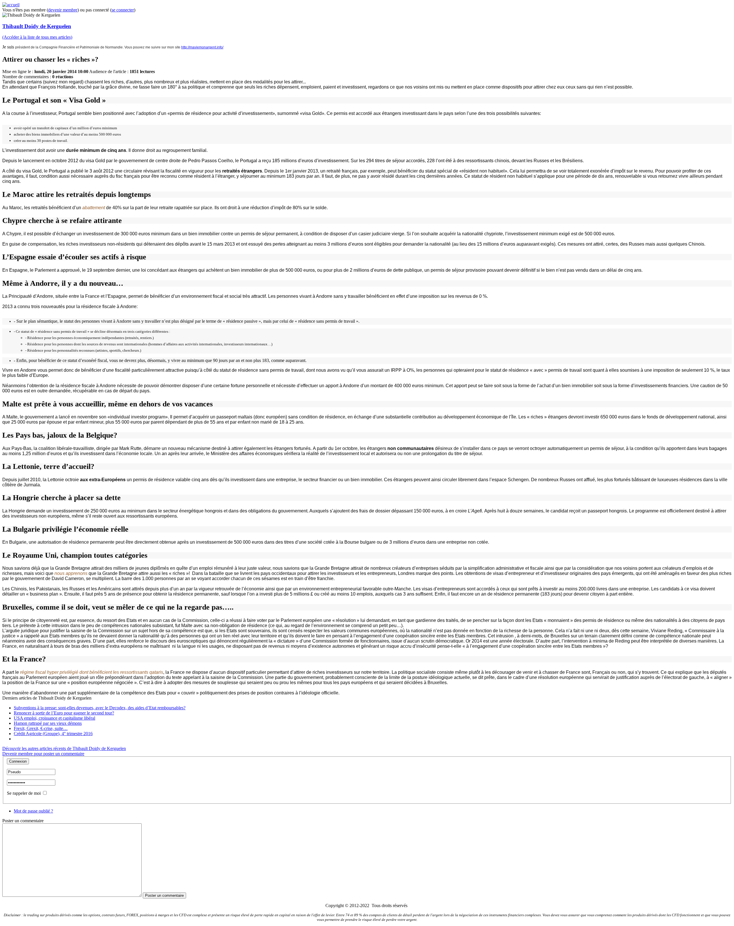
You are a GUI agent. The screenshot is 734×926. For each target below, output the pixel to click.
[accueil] (10, 4)
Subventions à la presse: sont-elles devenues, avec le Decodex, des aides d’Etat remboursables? (100, 707)
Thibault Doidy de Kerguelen (36, 26)
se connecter (123, 9)
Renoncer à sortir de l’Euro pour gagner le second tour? (64, 712)
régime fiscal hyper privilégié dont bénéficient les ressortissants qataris (91, 672)
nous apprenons (70, 573)
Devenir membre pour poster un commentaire (43, 753)
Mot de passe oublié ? (33, 810)
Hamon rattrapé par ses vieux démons (48, 723)
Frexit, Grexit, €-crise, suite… (41, 728)
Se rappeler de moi (24, 793)
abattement (93, 207)
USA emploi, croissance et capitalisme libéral (54, 718)
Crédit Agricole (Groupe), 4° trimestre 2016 (53, 733)
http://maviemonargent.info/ (202, 47)
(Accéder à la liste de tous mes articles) (37, 37)
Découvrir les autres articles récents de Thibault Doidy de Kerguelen (64, 748)
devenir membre (62, 9)
